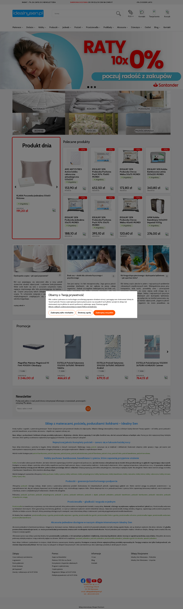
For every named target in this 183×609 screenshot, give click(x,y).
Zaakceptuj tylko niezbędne (62, 313)
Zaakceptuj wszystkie (104, 313)
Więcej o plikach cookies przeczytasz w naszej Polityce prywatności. (72, 307)
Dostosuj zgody (84, 313)
